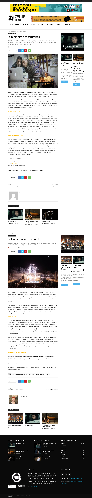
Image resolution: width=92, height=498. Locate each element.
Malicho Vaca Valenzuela (26, 170)
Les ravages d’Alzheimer (48, 456)
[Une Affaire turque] (15, 214)
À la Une (9, 219)
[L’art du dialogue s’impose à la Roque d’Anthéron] (33, 214)
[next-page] (11, 227)
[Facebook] (79, 1)
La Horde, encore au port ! (14, 186)
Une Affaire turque (12, 221)
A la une (13, 170)
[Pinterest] (25, 50)
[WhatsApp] (29, 50)
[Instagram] (81, 1)
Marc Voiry (13, 47)
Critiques (13, 31)
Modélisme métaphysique (52, 186)
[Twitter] (83, 1)
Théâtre (41, 170)
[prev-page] (8, 227)
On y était (14, 33)
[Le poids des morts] (50, 214)
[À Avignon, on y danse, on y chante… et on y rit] (37, 451)
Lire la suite (64, 81)
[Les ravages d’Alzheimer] (37, 458)
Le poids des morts (46, 221)
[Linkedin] (69, 474)
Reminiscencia (35, 170)
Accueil (9, 31)
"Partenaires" (34, 486)
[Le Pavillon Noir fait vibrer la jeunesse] (37, 445)
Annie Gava (10, 223)
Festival (17, 170)
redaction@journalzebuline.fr (76, 478)
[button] (82, 24)
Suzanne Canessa (28, 224)
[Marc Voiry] (8, 47)
